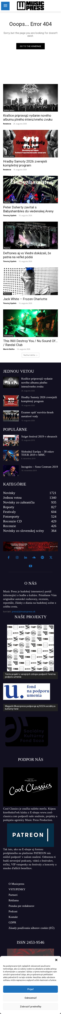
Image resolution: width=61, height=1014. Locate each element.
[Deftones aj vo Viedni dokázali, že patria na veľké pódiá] (30, 235)
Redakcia (7, 123)
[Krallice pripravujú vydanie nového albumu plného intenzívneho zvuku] (30, 98)
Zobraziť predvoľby (30, 1006)
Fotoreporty (8, 335)
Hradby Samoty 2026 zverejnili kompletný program (25, 163)
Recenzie (7, 294)
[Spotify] (42, 557)
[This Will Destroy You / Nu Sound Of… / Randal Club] (30, 323)
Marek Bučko (9, 349)
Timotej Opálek (9, 215)
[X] (50, 557)
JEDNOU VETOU (18, 371)
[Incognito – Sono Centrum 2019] (11, 470)
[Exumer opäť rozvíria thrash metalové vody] (11, 415)
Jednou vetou (9, 110)
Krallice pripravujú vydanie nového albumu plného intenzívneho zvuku (27, 117)
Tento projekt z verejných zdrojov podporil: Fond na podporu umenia (30, 675)
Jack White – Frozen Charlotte (25, 299)
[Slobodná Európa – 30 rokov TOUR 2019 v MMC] (11, 455)
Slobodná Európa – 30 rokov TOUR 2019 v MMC (37, 453)
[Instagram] (17, 557)
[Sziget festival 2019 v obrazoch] (11, 440)
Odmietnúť (31, 998)
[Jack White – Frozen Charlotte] (30, 281)
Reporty (7, 202)
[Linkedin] (25, 557)
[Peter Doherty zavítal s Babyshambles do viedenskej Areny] (30, 189)
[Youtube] (30, 566)
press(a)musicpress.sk (23, 611)
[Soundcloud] (33, 557)
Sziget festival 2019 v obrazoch (39, 436)
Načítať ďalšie (29, 355)
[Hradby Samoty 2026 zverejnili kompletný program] (30, 143)
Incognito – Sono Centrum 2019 (39, 466)
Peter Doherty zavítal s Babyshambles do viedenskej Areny (28, 209)
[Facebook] (8, 557)
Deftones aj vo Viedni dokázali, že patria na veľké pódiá (27, 255)
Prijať (30, 989)
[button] (56, 960)
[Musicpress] (30, 6)
